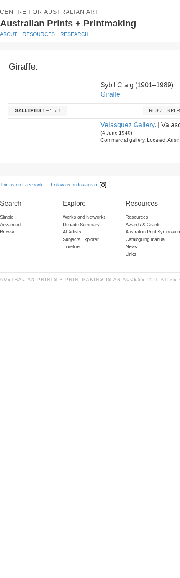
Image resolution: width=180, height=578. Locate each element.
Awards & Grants (143, 224)
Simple (6, 217)
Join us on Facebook (21, 184)
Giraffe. (111, 94)
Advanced (10, 224)
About (8, 34)
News (131, 246)
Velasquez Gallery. (128, 124)
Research (74, 34)
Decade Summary (81, 224)
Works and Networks (84, 217)
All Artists (72, 231)
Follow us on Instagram (75, 184)
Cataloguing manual (145, 239)
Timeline (71, 246)
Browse (7, 231)
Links (131, 253)
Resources (39, 34)
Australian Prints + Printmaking (80, 23)
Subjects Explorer (81, 239)
